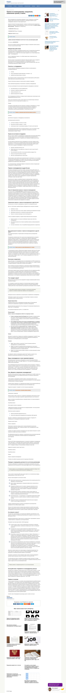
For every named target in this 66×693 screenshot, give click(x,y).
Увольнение (51, 38)
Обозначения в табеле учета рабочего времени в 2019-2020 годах (54, 32)
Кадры (9, 1)
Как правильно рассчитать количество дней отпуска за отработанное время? (53, 14)
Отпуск (50, 34)
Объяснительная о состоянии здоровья (53, 37)
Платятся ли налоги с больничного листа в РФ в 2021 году (54, 19)
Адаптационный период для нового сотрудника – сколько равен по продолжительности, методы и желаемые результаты (54, 48)
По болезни (51, 21)
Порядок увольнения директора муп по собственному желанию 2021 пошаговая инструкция (52, 42)
